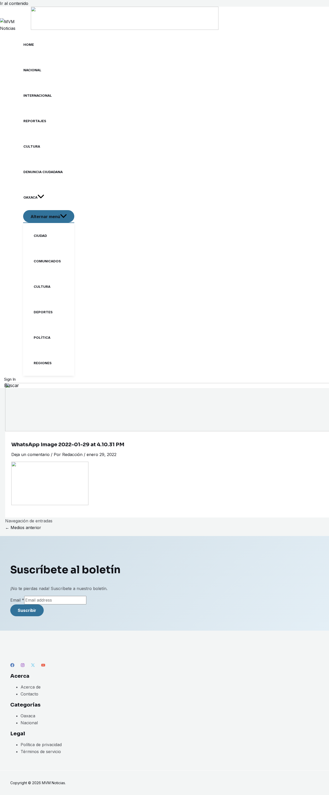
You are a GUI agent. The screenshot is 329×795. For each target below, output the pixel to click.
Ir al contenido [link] (14, 3)
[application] (41, 197)
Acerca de (31, 687)
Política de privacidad (41, 744)
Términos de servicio (41, 751)
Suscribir (27, 610)
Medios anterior (23, 527)
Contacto (29, 693)
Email (17, 600)
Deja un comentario (30, 454)
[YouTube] (43, 665)
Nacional (29, 722)
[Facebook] (12, 665)
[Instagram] (23, 665)
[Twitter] (33, 665)
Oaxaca (28, 715)
